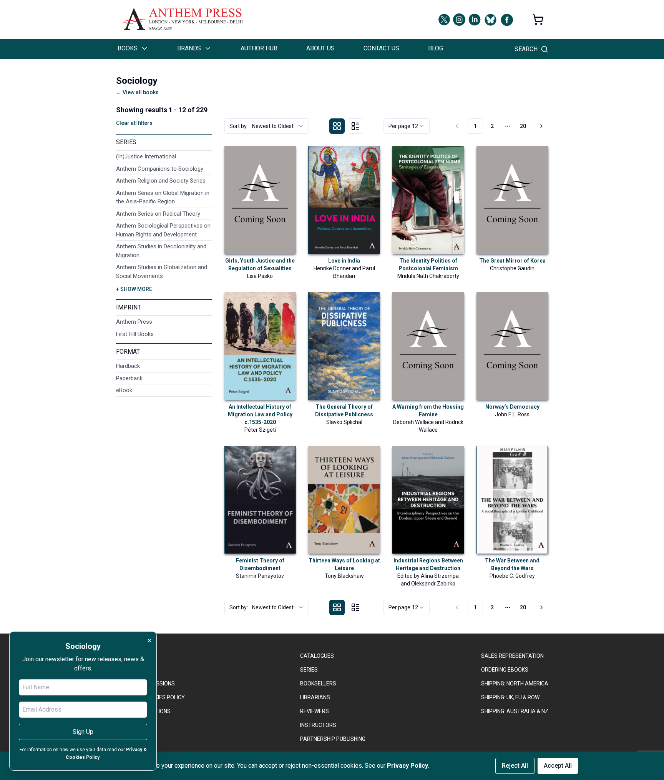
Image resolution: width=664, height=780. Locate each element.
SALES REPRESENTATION (512, 656)
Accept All (558, 765)
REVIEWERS (314, 711)
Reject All (515, 765)
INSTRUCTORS (318, 725)
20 (523, 126)
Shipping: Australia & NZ (514, 711)
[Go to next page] (540, 126)
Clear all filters (134, 123)
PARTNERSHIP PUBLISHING (332, 739)
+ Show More (134, 289)
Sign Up (83, 731)
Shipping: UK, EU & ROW (510, 697)
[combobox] (266, 126)
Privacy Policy (407, 765)
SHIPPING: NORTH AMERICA (514, 683)
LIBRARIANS (315, 697)
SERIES (309, 670)
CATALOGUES (317, 656)
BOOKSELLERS (318, 683)
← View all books (137, 92)
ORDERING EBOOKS (504, 670)
